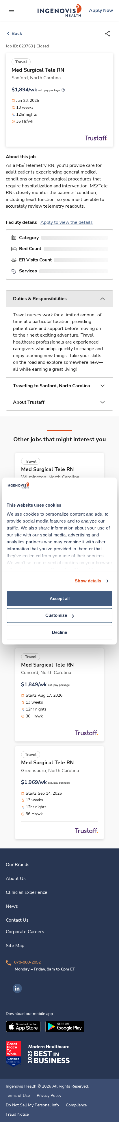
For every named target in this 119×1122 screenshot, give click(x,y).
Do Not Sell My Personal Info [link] (32, 1105)
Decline (59, 632)
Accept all (60, 598)
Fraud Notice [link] (17, 1114)
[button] (59, 299)
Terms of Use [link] (18, 1095)
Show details (88, 580)
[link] (59, 10)
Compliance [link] (76, 1105)
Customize (56, 615)
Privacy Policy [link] (49, 1095)
